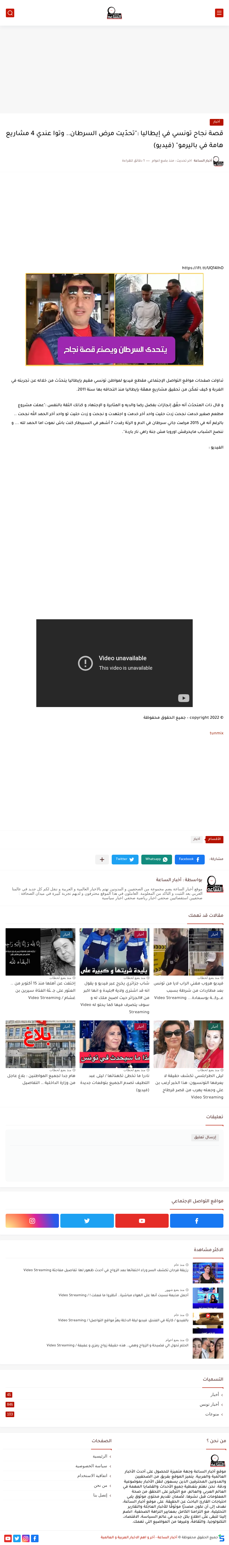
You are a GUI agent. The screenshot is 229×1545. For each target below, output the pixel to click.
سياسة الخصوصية (91, 1465)
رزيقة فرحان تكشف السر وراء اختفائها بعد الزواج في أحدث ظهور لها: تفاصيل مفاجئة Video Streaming (106, 1271)
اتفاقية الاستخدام (92, 1475)
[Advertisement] (114, 70)
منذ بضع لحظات (208, 978)
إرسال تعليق (205, 1137)
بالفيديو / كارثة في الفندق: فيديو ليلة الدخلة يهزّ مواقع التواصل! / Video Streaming (123, 1321)
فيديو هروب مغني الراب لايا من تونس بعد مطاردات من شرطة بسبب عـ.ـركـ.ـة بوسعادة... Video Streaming (188, 991)
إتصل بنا (100, 1495)
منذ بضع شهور (174, 1290)
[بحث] (10, 13)
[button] (190, 859)
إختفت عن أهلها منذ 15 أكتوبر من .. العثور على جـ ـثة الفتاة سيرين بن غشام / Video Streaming (43, 991)
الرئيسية (100, 1456)
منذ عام (179, 1265)
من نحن (100, 1485)
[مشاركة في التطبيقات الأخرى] (102, 859)
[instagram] (32, 1221)
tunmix (216, 734)
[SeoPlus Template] (221, 1538)
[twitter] (87, 1221)
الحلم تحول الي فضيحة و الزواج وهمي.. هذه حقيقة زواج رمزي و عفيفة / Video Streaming (118, 1346)
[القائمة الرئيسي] (219, 13)
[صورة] (208, 1273)
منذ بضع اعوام (175, 1340)
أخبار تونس (113, 1404)
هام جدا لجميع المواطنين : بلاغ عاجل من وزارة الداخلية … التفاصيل (41, 1080)
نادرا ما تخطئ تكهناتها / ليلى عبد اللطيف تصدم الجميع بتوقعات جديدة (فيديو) (114, 1083)
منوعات (113, 1414)
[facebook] (196, 1221)
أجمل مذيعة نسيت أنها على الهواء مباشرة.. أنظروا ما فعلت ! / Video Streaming (124, 1296)
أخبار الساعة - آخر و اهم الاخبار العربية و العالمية (139, 1538)
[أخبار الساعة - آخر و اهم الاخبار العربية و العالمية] (114, 13)
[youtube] (142, 1221)
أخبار (216, 122)
